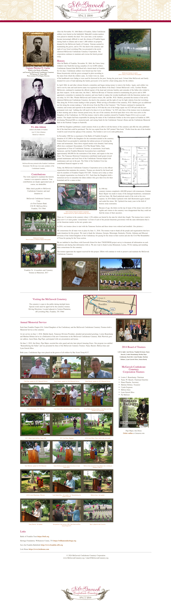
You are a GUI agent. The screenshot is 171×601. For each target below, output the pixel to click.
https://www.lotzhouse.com (39, 549)
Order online (128, 433)
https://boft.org (43, 536)
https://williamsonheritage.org (64, 540)
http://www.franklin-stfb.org (52, 545)
